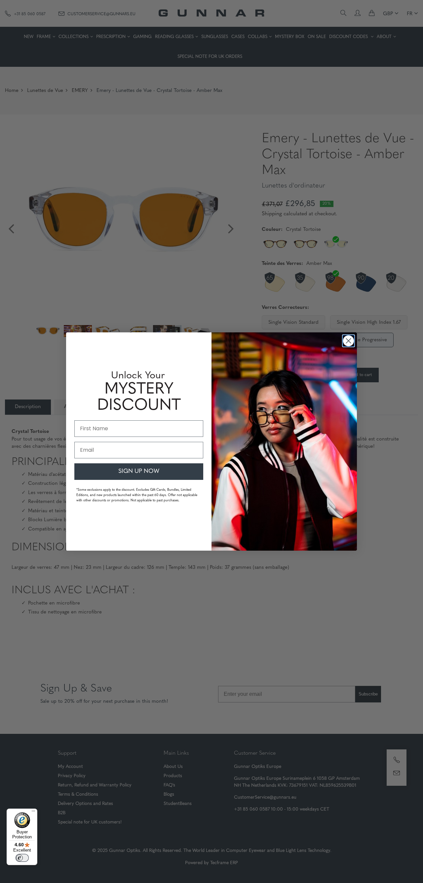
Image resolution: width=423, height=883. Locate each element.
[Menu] (33, 813)
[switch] (22, 858)
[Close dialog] (348, 341)
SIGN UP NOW (138, 472)
